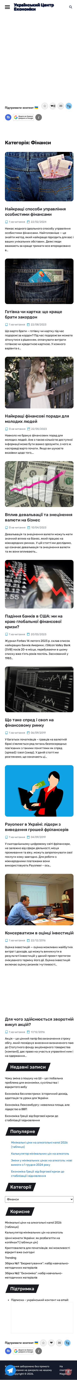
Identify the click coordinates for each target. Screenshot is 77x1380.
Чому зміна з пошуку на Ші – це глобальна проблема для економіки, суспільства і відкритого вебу (34, 1083)
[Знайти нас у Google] (23, 117)
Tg (69, 106)
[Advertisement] (38, 60)
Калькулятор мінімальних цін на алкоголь (40, 1153)
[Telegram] (10, 1370)
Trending (10, 1258)
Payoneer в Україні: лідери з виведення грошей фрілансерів (37, 827)
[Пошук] (70, 7)
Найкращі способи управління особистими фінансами (35, 211)
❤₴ (53, 106)
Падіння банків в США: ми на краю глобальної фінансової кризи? (33, 621)
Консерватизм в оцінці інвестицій (39, 932)
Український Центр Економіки (34, 7)
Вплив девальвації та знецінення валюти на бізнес (38, 517)
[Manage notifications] (68, 1372)
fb (8, 117)
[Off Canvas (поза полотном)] (7, 7)
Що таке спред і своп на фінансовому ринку (29, 722)
